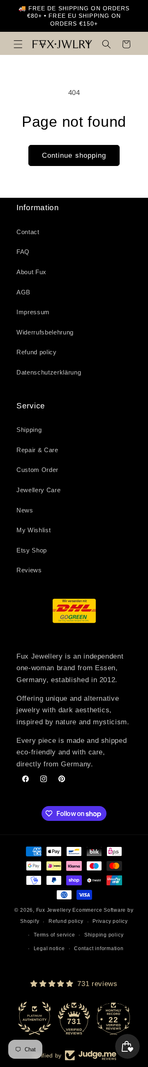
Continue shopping (74, 155)
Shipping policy (104, 935)
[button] (18, 44)
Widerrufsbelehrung (45, 332)
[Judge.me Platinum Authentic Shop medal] (34, 1018)
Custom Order (37, 469)
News (24, 510)
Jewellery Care (38, 489)
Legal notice (49, 948)
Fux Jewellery (53, 910)
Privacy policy (110, 921)
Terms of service (54, 935)
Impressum (33, 311)
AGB (23, 292)
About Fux (31, 271)
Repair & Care (37, 449)
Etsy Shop (31, 550)
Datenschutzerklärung (48, 372)
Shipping (29, 429)
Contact (27, 231)
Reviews (29, 570)
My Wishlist (33, 530)
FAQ (23, 251)
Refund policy (36, 352)
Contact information (99, 948)
